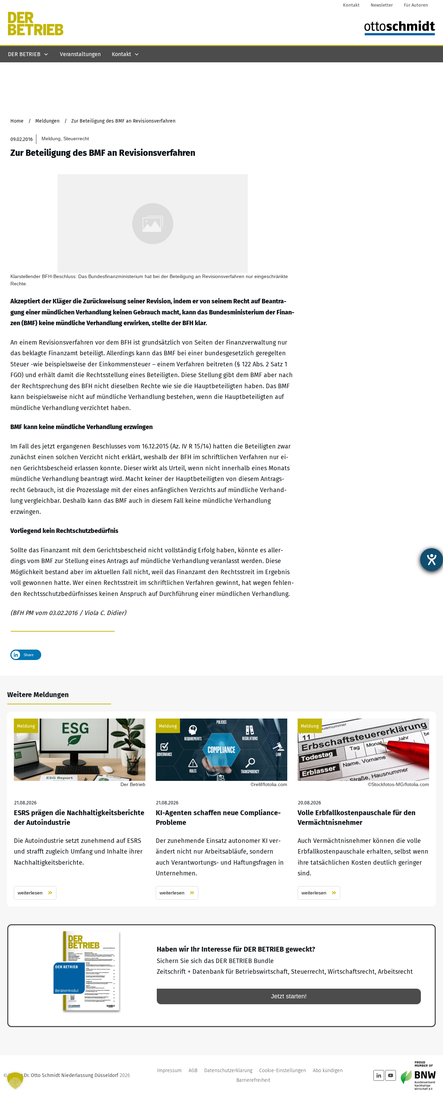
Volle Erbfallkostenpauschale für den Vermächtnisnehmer (363, 809)
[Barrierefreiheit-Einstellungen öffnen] (431, 559)
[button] (15, 1081)
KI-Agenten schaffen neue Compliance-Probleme (221, 809)
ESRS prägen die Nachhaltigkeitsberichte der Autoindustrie (79, 809)
